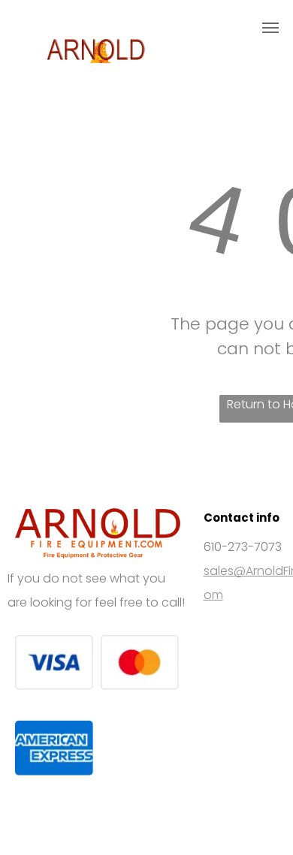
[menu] (270, 28)
